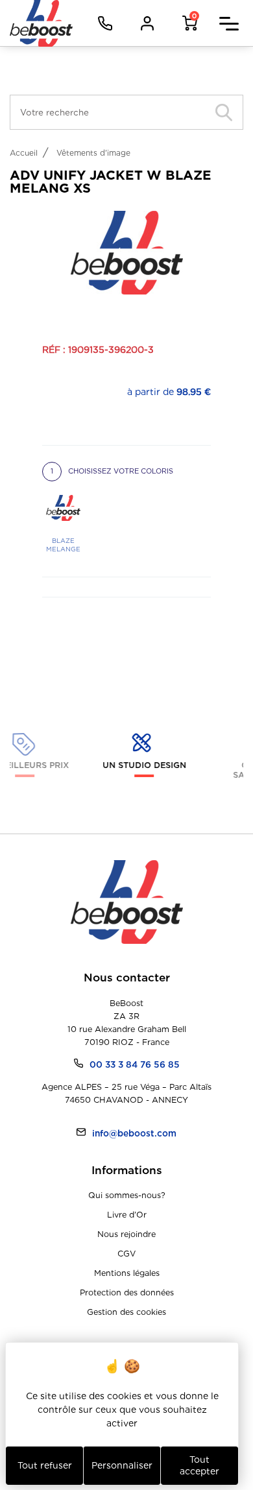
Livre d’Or (127, 1215)
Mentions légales (127, 1273)
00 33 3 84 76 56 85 (135, 1064)
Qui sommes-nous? (126, 1195)
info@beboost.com (134, 1133)
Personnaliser (121, 1465)
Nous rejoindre (126, 1234)
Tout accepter (199, 1465)
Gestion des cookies (126, 1312)
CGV (126, 1253)
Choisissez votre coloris (112, 470)
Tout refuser (45, 1465)
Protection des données (127, 1292)
